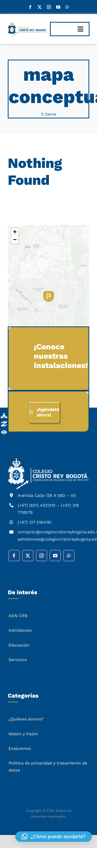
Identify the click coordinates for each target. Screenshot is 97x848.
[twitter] (40, 7)
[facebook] (30, 7)
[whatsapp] (67, 7)
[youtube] (58, 7)
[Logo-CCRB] (27, 23)
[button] (48, 296)
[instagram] (49, 7)
